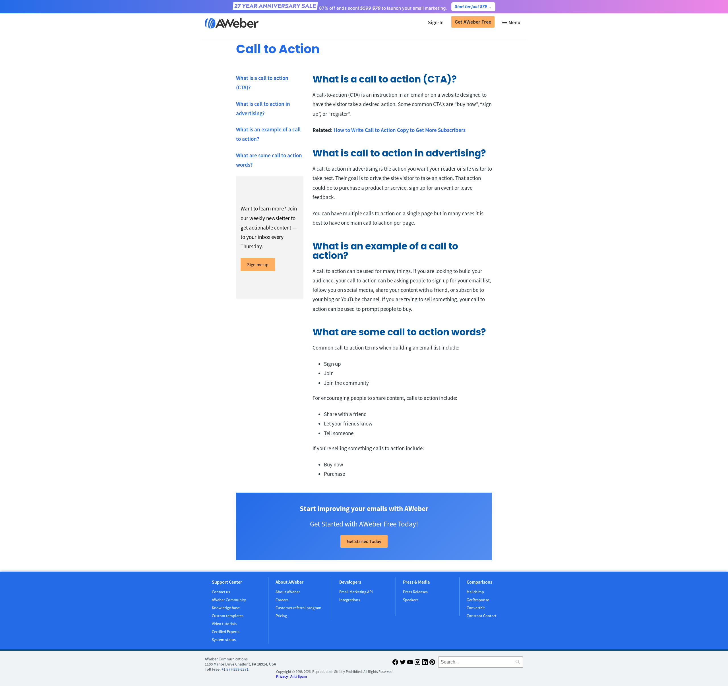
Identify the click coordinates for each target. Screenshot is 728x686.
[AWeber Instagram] (417, 663)
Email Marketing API (356, 591)
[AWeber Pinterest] (432, 663)
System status (224, 639)
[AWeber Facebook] (395, 663)
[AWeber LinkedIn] (425, 663)
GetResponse (478, 599)
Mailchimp (475, 591)
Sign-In (436, 22)
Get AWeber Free (473, 21)
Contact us (221, 591)
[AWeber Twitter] (403, 663)
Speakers (410, 599)
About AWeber (288, 591)
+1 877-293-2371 (235, 669)
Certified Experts (225, 631)
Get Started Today (364, 541)
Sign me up (257, 264)
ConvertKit (476, 607)
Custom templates (227, 615)
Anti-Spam (298, 676)
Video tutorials (224, 623)
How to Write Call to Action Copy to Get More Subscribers (400, 130)
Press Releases (415, 591)
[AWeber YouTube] (410, 663)
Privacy (282, 676)
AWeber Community (229, 599)
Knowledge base (226, 607)
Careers (282, 599)
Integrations (349, 599)
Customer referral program (298, 607)
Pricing (281, 615)
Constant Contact (482, 615)
